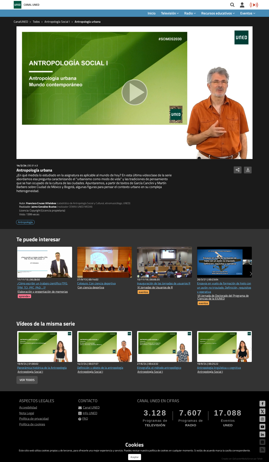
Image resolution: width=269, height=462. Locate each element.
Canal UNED (91, 407)
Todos (36, 21)
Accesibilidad (28, 407)
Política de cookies (32, 424)
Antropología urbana (87, 21)
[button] (251, 274)
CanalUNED (21, 21)
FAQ (85, 418)
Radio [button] (189, 13)
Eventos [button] (246, 13)
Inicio (152, 13)
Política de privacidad (34, 418)
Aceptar (134, 457)
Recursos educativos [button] (217, 13)
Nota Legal (26, 413)
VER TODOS (27, 380)
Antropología (25, 222)
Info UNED (90, 413)
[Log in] (242, 5)
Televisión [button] (169, 13)
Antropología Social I (57, 21)
